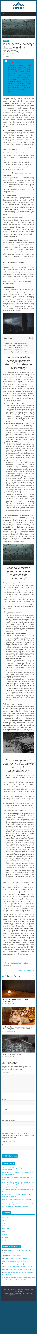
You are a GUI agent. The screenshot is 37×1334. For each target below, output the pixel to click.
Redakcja (4, 1234)
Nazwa (4, 1099)
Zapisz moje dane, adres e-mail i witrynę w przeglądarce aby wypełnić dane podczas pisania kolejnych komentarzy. (18, 1135)
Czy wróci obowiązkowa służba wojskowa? (15, 964)
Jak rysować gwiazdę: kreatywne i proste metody (20, 1277)
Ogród (3, 1231)
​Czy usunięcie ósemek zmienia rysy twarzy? (15, 1207)
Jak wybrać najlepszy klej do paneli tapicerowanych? (16, 1000)
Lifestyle (6, 40)
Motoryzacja (5, 1229)
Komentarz (6, 1073)
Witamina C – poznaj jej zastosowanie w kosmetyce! (17, 1199)
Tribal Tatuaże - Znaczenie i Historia (17, 1280)
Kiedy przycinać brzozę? (14, 1255)
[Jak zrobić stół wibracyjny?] (18, 1036)
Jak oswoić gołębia (26, 970)
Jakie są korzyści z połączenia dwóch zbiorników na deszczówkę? (16, 346)
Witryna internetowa (9, 1120)
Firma (3, 1223)
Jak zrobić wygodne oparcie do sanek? (17, 1261)
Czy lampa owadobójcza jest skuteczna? (13, 1187)
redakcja (19, 54)
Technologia (5, 1237)
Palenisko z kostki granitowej (15, 1264)
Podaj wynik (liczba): (8, 1141)
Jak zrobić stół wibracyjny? (12, 1054)
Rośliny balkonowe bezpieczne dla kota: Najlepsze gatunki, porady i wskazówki (17, 1028)
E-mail (4, 1110)
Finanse (4, 1220)
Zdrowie (4, 1240)
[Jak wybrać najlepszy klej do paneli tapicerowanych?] (18, 981)
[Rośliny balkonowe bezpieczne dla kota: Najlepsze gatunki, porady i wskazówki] (18, 1008)
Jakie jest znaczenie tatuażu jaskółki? (17, 1258)
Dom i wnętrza (6, 1217)
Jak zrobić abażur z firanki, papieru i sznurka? (20, 1269)
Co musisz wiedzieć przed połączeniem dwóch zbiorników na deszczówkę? (17, 342)
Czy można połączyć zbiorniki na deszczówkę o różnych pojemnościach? (17, 351)
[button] (30, 338)
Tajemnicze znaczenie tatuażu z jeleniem (19, 1267)
